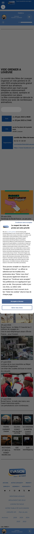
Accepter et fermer (17, 301)
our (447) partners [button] (11, 231)
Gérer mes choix (17, 308)
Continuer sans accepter (23, 222)
